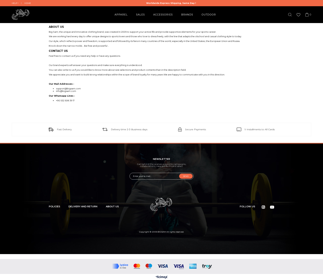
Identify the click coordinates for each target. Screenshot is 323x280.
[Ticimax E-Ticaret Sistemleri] (162, 277)
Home (27, 3)
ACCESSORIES (163, 14)
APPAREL (121, 14)
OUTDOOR (209, 14)
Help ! (15, 3)
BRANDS (187, 14)
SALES (140, 14)
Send (186, 176)
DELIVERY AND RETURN (82, 206)
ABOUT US (112, 206)
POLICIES (54, 206)
